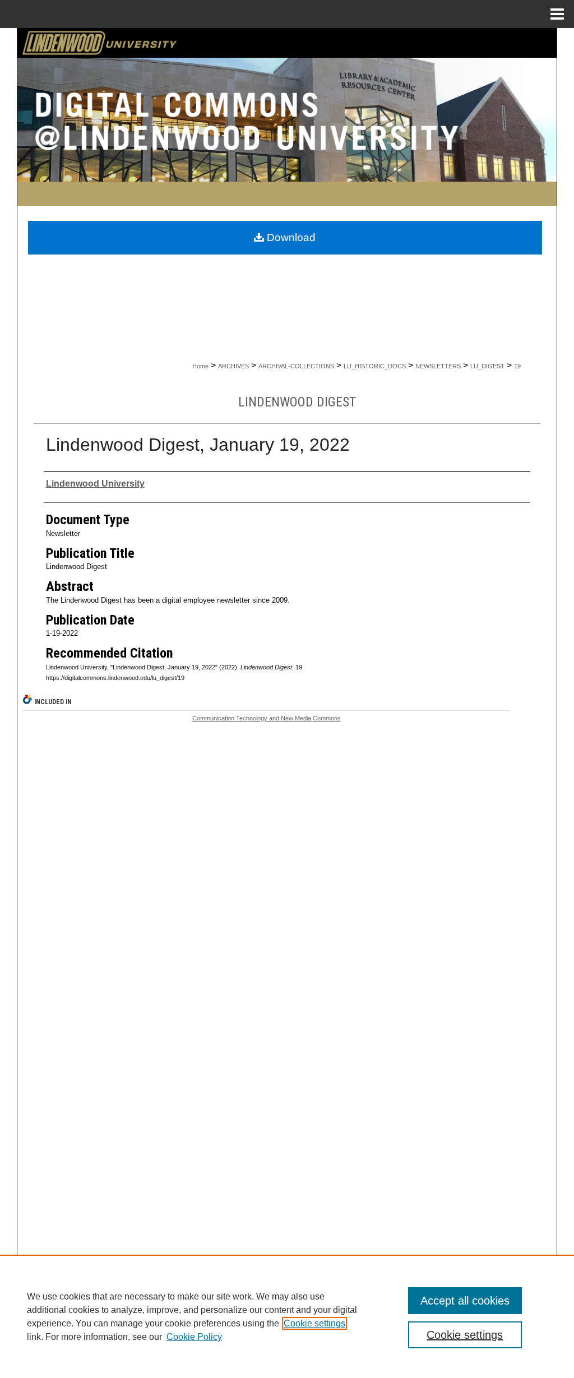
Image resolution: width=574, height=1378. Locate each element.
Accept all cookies (465, 1300)
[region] (287, 1316)
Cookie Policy (194, 1337)
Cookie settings (314, 1323)
